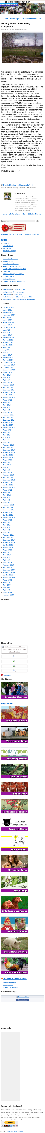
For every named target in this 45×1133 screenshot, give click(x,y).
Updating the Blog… (10, 276)
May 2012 (6, 497)
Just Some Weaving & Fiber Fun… (26, 297)
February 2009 (8, 595)
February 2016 (8, 385)
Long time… (7, 271)
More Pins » (7, 675)
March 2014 (7, 442)
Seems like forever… (10, 259)
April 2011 (6, 530)
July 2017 (6, 347)
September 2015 (9, 397)
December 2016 (9, 362)
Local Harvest (8, 246)
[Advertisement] (10, 1066)
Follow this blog (22, 1000)
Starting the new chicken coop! (14, 281)
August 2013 (7, 460)
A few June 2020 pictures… (13, 266)
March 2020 (7, 320)
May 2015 (6, 407)
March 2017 (7, 355)
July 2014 (6, 432)
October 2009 (8, 575)
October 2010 (8, 545)
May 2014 (6, 437)
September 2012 (9, 487)
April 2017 (6, 352)
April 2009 (6, 590)
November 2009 (9, 572)
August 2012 (7, 490)
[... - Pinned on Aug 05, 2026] (14, 671)
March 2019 (7, 325)
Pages (4, 240)
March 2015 (7, 412)
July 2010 (6, 552)
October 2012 (8, 485)
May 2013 (6, 467)
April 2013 (6, 470)
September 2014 (9, 427)
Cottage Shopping (9, 279)
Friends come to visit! (10, 264)
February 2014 (8, 445)
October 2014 (8, 425)
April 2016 (6, 380)
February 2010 (8, 565)
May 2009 (6, 587)
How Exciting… (18, 292)
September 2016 (9, 370)
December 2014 (9, 420)
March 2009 (7, 592)
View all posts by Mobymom (22, 210)
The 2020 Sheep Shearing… (13, 274)
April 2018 (6, 332)
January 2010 (8, 567)
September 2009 (9, 577)
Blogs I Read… (8, 703)
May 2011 (6, 527)
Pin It (31, 185)
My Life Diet (7, 248)
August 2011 (7, 520)
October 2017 (8, 345)
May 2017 (6, 350)
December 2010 (9, 540)
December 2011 (9, 510)
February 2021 (8, 312)
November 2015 (9, 392)
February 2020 (8, 322)
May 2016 (6, 377)
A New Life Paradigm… (11, 19)
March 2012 (7, 502)
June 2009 (7, 585)
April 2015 (6, 410)
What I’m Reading (9, 251)
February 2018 (8, 337)
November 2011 (9, 512)
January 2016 (8, 387)
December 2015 (9, 390)
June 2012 (7, 495)
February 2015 (8, 415)
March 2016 (7, 382)
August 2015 (7, 400)
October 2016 (8, 367)
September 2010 (9, 547)
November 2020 (9, 315)
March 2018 (7, 335)
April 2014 (6, 440)
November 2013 (9, 452)
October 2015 (8, 395)
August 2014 (7, 430)
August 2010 (7, 550)
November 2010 (9, 542)
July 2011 (6, 522)
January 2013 (8, 477)
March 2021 (7, 310)
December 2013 (9, 450)
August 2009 (7, 580)
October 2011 (8, 515)
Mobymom (23, 29)
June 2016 (7, 375)
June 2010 (7, 555)
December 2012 (9, 480)
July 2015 (6, 402)
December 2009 (9, 570)
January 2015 (8, 417)
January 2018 (8, 340)
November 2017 (9, 342)
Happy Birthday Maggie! (33, 19)
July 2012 (6, 492)
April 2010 (6, 560)
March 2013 (7, 472)
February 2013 (8, 475)
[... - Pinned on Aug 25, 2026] (14, 656)
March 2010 (7, 562)
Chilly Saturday (19, 289)
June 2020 (7, 317)
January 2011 (8, 537)
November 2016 (9, 365)
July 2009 (6, 582)
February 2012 (8, 505)
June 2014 (7, 435)
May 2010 (6, 557)
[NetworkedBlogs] (22, 997)
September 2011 (9, 517)
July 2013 (6, 462)
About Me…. (7, 243)
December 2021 (9, 307)
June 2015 (7, 405)
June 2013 (7, 465)
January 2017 (8, 360)
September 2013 (9, 457)
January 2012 (8, 507)
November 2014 (9, 422)
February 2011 (8, 535)
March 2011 (7, 532)
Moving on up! (8, 261)
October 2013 (8, 455)
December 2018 (9, 327)
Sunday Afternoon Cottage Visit (14, 269)
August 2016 (7, 372)
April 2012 (6, 500)
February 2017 (8, 357)
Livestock (22, 187)
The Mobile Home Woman (16, 2)
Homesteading (13, 187)
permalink (33, 187)
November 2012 (9, 482)
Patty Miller (7, 289)
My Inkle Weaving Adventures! (24, 299)
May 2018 (6, 330)
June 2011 (6, 525)
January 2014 (8, 447)
